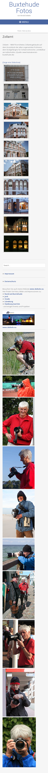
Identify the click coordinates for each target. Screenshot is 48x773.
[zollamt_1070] (16, 187)
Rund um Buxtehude (13, 294)
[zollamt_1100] (16, 206)
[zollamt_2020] (16, 225)
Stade (7, 299)
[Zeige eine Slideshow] (11, 62)
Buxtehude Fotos (24, 7)
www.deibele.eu (9, 327)
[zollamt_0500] (16, 73)
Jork (6, 296)
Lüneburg (9, 301)
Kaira (29, 31)
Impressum (9, 274)
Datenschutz (10, 281)
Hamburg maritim (12, 304)
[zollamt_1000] (16, 111)
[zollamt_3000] (16, 92)
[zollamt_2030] (16, 244)
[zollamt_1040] (16, 130)
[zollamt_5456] (16, 168)
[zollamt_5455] (16, 149)
